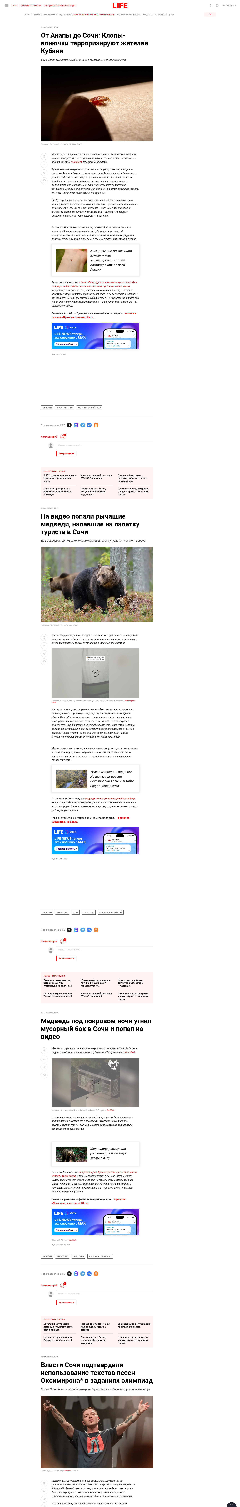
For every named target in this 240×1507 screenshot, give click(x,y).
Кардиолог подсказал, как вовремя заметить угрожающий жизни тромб (58, 982)
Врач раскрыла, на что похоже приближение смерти (134, 1367)
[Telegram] (82, 425)
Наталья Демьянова (62, 1245)
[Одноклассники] (96, 425)
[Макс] (76, 425)
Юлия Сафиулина (61, 859)
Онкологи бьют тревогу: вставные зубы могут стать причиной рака (132, 478)
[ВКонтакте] (89, 425)
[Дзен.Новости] (69, 425)
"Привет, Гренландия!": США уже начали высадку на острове (95, 1368)
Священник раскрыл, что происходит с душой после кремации (57, 491)
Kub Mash (130, 1052)
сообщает (76, 161)
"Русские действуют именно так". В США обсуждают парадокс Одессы (95, 982)
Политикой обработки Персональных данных (93, 14)
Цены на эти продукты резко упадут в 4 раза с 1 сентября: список (133, 491)
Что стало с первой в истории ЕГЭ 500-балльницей (96, 477)
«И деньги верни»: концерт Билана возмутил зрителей (58, 995)
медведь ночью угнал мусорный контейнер (110, 798)
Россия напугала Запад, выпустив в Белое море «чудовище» (93, 491)
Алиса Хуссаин (60, 354)
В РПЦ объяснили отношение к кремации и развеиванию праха (60, 478)
